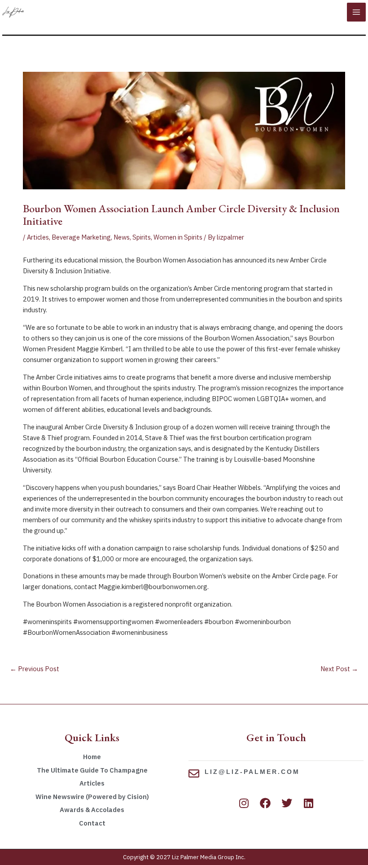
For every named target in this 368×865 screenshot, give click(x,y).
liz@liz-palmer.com (252, 771)
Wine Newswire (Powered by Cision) (92, 796)
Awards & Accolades (92, 809)
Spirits (141, 237)
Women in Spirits (177, 237)
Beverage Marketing (81, 237)
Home (92, 756)
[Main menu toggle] (356, 12)
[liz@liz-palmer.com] (193, 773)
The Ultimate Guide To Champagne (92, 770)
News (122, 237)
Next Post (339, 668)
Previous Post (34, 668)
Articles (38, 237)
